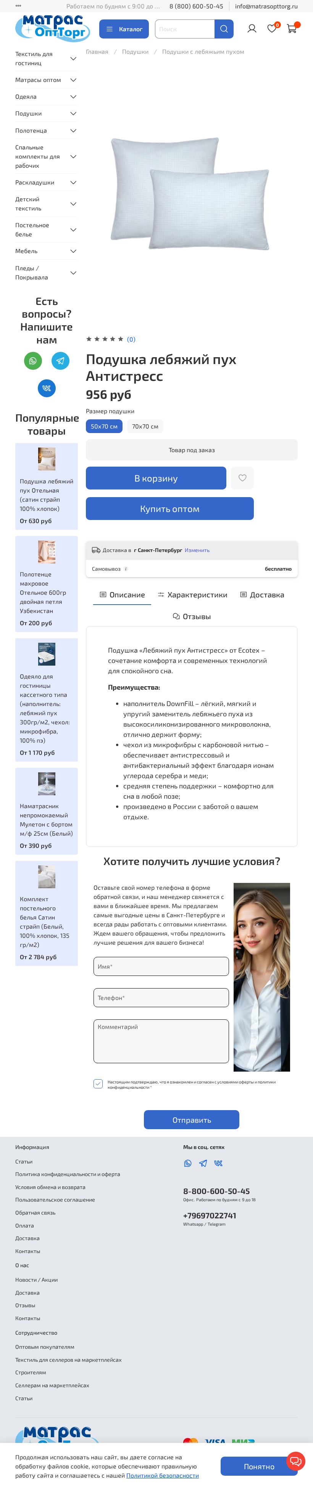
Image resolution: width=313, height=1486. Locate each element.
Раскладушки (34, 182)
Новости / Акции (36, 1279)
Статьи (23, 1161)
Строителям (30, 1372)
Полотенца (31, 130)
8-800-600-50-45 (216, 1191)
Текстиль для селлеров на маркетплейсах (68, 1359)
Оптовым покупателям (44, 1346)
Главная (97, 51)
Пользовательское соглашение (55, 1199)
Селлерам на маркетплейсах (52, 1385)
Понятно (259, 1466)
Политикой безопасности (162, 1475)
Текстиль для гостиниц (34, 58)
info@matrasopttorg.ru (266, 6)
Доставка (27, 1238)
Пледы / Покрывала (31, 272)
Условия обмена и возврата (50, 1187)
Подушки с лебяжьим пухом (203, 51)
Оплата (24, 1225)
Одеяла (26, 96)
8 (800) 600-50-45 (196, 6)
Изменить (197, 550)
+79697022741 (209, 1215)
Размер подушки (110, 410)
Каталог (130, 28)
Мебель (26, 250)
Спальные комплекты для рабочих (37, 156)
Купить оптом (170, 508)
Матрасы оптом (38, 79)
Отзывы (25, 1305)
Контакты (27, 1251)
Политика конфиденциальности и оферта (67, 1174)
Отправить (192, 1119)
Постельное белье (32, 229)
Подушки (136, 51)
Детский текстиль (28, 203)
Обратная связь (35, 1212)
